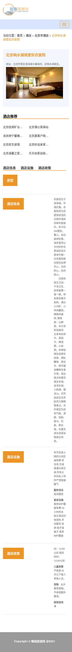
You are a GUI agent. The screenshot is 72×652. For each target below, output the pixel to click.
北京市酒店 (42, 35)
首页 (20, 35)
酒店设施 (27, 168)
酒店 (29, 35)
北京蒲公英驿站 (38, 127)
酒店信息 (9, 168)
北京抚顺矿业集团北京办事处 (13, 127)
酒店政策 (44, 168)
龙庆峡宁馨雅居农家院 (13, 136)
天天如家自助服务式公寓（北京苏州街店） (39, 153)
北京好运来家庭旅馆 (39, 144)
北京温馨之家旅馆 (13, 153)
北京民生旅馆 (11, 144)
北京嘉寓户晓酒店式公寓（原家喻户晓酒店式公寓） (39, 136)
